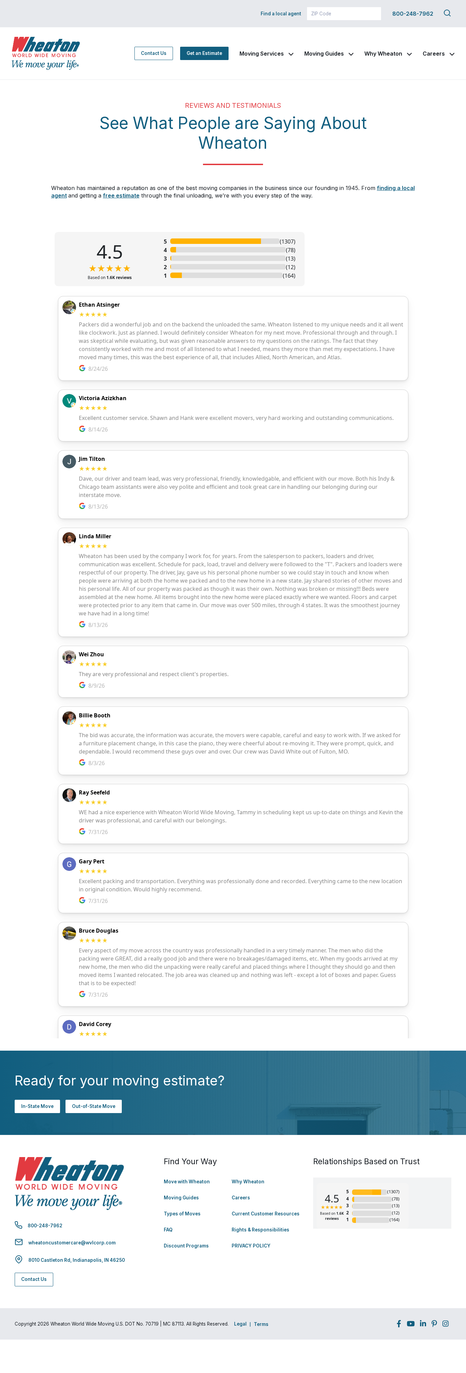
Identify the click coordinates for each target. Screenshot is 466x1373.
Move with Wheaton (187, 1181)
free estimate (121, 195)
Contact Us (153, 53)
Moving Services (261, 53)
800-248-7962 (412, 13)
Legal (240, 1324)
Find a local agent (281, 13)
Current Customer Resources (266, 1213)
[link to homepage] (46, 53)
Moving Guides (324, 53)
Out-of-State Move (93, 1106)
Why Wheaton (383, 53)
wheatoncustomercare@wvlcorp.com (72, 1242)
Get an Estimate (204, 53)
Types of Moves (182, 1213)
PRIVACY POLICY (251, 1245)
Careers (434, 53)
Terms (261, 1324)
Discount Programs (186, 1245)
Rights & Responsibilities (260, 1229)
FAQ (168, 1229)
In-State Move (37, 1106)
